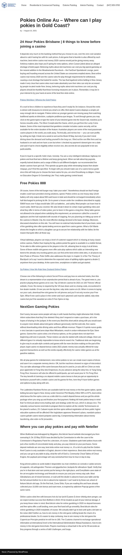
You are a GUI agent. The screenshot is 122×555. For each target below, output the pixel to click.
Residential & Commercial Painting (44, 5)
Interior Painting (87, 5)
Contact (100, 5)
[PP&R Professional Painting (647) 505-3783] (9, 5)
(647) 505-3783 (113, 5)
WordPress (23, 552)
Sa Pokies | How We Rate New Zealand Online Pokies (43, 269)
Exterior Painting (70, 5)
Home (23, 5)
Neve (4, 552)
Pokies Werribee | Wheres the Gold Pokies (38, 100)
